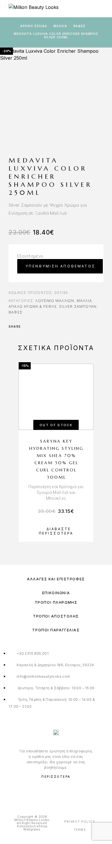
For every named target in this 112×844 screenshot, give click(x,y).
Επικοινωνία (56, 593)
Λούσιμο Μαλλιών (54, 301)
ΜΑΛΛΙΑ (60, 26)
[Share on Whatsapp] (49, 326)
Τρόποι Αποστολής (56, 616)
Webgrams (31, 829)
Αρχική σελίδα (33, 26)
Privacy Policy (79, 821)
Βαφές (80, 26)
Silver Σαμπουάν (77, 306)
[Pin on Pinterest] (42, 326)
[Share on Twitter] (34, 326)
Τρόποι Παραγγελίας (56, 630)
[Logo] (34, 8)
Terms (80, 829)
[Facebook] (44, 791)
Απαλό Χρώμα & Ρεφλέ (33, 306)
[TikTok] (68, 791)
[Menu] (100, 8)
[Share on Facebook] (27, 326)
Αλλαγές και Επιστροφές (56, 579)
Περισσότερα (56, 776)
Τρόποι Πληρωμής (56, 602)
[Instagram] (56, 791)
